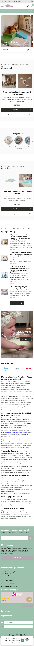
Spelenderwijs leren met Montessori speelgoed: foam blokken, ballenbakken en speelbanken (19, 269)
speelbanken (14, 420)
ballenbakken (5, 420)
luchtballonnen (5, 427)
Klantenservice (17, 557)
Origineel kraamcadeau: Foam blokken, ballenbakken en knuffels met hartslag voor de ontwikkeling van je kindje (20, 237)
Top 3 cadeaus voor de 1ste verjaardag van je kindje (19, 287)
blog (13, 513)
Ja (22, 640)
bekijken (15, 209)
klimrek (25, 420)
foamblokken (20, 418)
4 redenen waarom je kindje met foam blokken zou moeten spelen (21, 253)
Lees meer (13, 249)
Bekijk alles (16, 303)
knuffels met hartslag (7, 421)
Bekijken (15, 110)
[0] (32, 6)
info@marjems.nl (9, 580)
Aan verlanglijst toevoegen (16, 115)
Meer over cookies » (17, 642)
